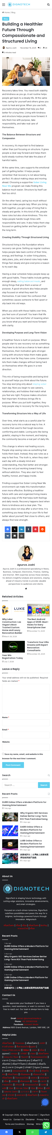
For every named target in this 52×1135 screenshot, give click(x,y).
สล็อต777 (36, 1060)
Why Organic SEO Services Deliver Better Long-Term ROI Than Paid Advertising (34, 816)
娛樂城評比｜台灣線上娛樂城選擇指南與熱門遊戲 (34, 856)
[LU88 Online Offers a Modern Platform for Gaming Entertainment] (10, 844)
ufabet (34, 1050)
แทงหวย (33, 1078)
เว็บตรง (35, 1081)
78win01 (24, 1057)
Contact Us (19, 1119)
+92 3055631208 (29, 1021)
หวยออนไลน (7, 1084)
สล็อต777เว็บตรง (19, 1064)
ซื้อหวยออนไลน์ (22, 1046)
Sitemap (30, 1124)
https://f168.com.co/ (11, 1050)
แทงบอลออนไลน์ (19, 1071)
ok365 (7, 1071)
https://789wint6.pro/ (20, 1060)
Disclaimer (30, 1119)
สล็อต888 (32, 1064)
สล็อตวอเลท (25, 1081)
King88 (19, 1067)
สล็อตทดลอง (25, 1074)
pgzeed (5, 1053)
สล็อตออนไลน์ (38, 1074)
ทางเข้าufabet (8, 1046)
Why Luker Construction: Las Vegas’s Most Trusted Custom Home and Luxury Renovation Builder (12, 626)
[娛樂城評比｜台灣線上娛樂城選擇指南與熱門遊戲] (10, 858)
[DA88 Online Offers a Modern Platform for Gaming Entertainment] (10, 830)
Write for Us (41, 1124)
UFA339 (18, 1084)
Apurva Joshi (11, 48)
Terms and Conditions (15, 1124)
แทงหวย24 (44, 1078)
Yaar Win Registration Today (12, 656)
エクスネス (25, 1091)
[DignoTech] (18, 4)
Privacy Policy (43, 1119)
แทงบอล (14, 1053)
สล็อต (18, 925)
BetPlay (44, 925)
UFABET (24, 1053)
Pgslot (37, 1067)
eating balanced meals (28, 281)
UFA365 (11, 1095)
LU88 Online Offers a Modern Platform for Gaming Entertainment (32, 843)
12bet (10, 1088)
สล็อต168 (6, 1064)
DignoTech (45, 1115)
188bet (40, 1088)
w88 (4, 1088)
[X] (14, 529)
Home (7, 12)
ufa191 (42, 1043)
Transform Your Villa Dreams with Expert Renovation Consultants (38, 646)
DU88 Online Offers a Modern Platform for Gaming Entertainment (24, 804)
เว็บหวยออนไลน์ (21, 1078)
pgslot (33, 1046)
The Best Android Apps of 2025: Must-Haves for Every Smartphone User (38, 623)
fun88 (43, 1084)
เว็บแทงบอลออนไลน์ (38, 1057)
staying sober (40, 384)
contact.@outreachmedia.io (29, 1018)
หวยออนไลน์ (23, 928)
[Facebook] (8, 529)
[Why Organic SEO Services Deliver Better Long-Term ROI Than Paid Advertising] (10, 817)
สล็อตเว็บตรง (9, 925)
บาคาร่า (5, 1060)
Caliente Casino (11, 1091)
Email (5, 729)
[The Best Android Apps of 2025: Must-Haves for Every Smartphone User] (38, 610)
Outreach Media (31, 1024)
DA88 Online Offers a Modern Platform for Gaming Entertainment (32, 829)
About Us (7, 1119)
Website (6, 742)
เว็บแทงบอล (19, 1043)
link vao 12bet (22, 1088)
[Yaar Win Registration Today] (13, 647)
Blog (13, 12)
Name (5, 717)
